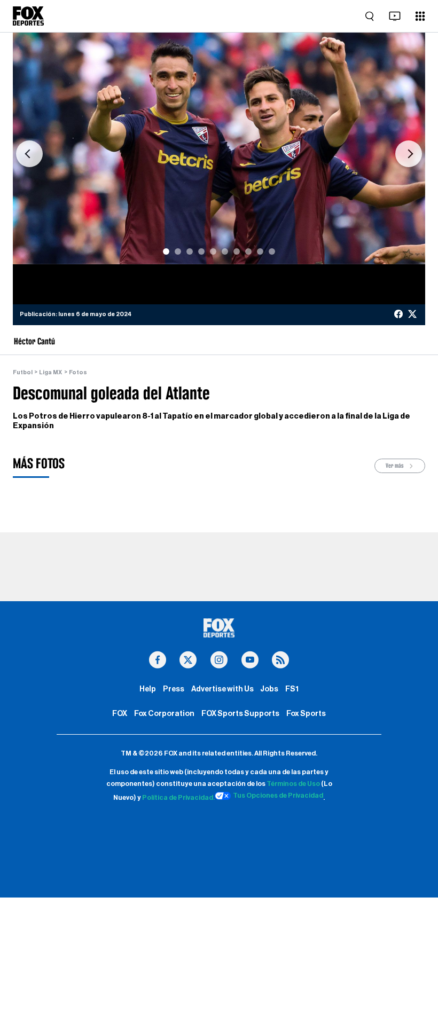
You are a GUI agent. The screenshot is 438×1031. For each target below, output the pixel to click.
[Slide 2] (178, 251)
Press (173, 689)
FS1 (292, 689)
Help (147, 689)
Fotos (78, 372)
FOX (119, 714)
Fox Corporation (164, 714)
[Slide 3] (189, 251)
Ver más (395, 465)
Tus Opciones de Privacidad (278, 795)
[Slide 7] (236, 251)
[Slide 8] (248, 251)
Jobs (269, 689)
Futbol (23, 372)
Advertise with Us (222, 689)
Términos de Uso (293, 784)
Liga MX (50, 372)
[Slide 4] (201, 251)
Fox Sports (306, 714)
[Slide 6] (225, 251)
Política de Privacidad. (178, 797)
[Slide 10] (272, 251)
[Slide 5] (213, 251)
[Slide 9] (260, 251)
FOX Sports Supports (240, 714)
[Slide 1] (166, 251)
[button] (29, 153)
